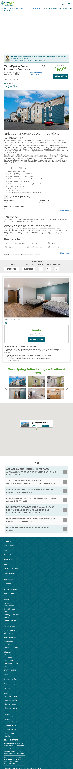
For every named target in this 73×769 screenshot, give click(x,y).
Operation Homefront (8, 659)
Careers (7, 564)
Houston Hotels (11, 708)
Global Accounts (10, 555)
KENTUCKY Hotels (17, 9)
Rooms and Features (8, 643)
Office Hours (34, 75)
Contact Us (8, 579)
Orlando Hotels (11, 726)
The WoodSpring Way (11, 664)
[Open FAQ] (65, 472)
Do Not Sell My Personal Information (10, 631)
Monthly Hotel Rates (11, 751)
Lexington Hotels (35, 9)
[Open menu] (69, 3)
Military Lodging (10, 688)
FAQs (6, 550)
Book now (63, 3)
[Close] (50, 421)
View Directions (36, 72)
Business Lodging (11, 679)
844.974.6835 (9, 594)
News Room (9, 546)
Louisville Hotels (11, 722)
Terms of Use (9, 626)
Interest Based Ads (10, 621)
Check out (29, 264)
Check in (12, 264)
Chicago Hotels (11, 700)
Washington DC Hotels (11, 735)
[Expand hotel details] (66, 127)
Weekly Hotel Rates (11, 743)
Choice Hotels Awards (9, 574)
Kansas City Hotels (9, 718)
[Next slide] (66, 110)
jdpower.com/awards (39, 60)
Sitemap (7, 584)
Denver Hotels (10, 704)
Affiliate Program (11, 569)
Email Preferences (9, 604)
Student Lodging (11, 684)
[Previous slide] (6, 110)
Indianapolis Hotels (9, 713)
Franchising (9, 560)
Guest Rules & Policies (9, 610)
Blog (6, 674)
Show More (64, 210)
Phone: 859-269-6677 (11, 79)
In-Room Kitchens (11, 647)
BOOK (45, 425)
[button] (36, 429)
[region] (36, 429)
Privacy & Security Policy (11, 616)
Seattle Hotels (10, 730)
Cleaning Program (7, 653)
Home (4, 9)
